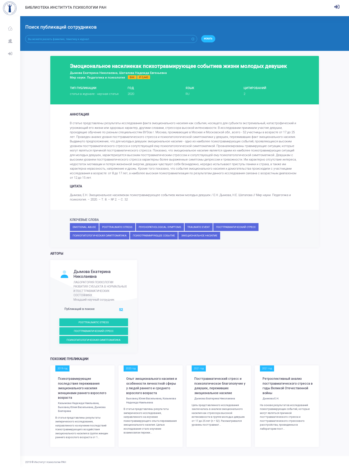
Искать (208, 38)
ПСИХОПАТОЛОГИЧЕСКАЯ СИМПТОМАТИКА (100, 235)
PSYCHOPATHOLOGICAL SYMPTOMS (160, 227)
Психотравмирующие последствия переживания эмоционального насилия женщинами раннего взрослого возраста (82, 388)
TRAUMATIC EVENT (198, 227)
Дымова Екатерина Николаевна (92, 274)
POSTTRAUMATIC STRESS (117, 227)
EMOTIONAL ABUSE (84, 227)
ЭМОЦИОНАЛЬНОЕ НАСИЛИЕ (199, 235)
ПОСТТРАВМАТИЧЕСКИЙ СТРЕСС (236, 227)
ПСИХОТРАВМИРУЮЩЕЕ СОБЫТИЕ (154, 235)
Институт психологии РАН (50, 462)
